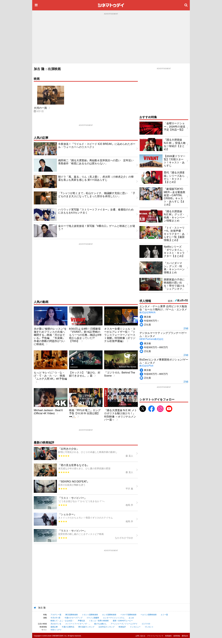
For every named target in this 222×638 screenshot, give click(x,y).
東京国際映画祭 (71, 614)
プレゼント (149, 626)
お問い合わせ (140, 636)
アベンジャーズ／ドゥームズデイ (124, 623)
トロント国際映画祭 (90, 614)
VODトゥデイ (56, 629)
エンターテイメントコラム (113, 617)
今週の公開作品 (68, 626)
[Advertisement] (111, 39)
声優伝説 (81, 620)
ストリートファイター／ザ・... (77, 623)
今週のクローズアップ (73, 617)
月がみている (56, 623)
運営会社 (185, 636)
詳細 (186, 328)
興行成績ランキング (86, 626)
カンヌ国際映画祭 (109, 614)
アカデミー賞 (56, 614)
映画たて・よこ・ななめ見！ (62, 620)
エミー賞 (164, 614)
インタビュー (135, 626)
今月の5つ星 (55, 617)
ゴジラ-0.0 (146, 623)
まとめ (131, 617)
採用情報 (176, 636)
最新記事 (54, 626)
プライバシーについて (155, 636)
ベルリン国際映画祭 (149, 614)
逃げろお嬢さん (100, 623)
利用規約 (168, 636)
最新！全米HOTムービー (123, 620)
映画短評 (122, 626)
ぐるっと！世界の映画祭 (99, 620)
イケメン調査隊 (92, 617)
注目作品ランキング (106, 626)
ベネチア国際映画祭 (128, 614)
